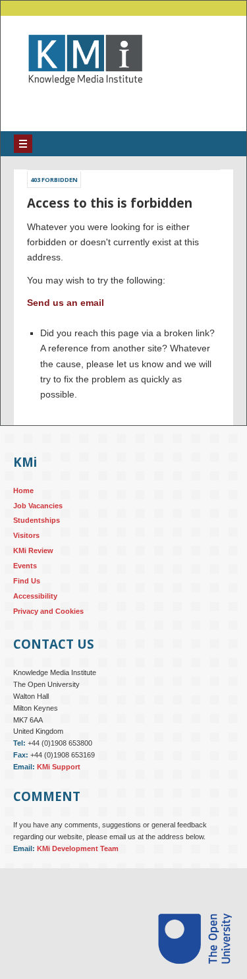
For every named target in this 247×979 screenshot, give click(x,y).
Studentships (36, 530)
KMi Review (33, 560)
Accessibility (35, 606)
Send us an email (65, 312)
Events (25, 575)
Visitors (26, 545)
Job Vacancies (38, 515)
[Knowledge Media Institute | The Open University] (79, 105)
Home (23, 500)
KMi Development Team (78, 858)
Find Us (26, 591)
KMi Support (58, 777)
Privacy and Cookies (48, 621)
